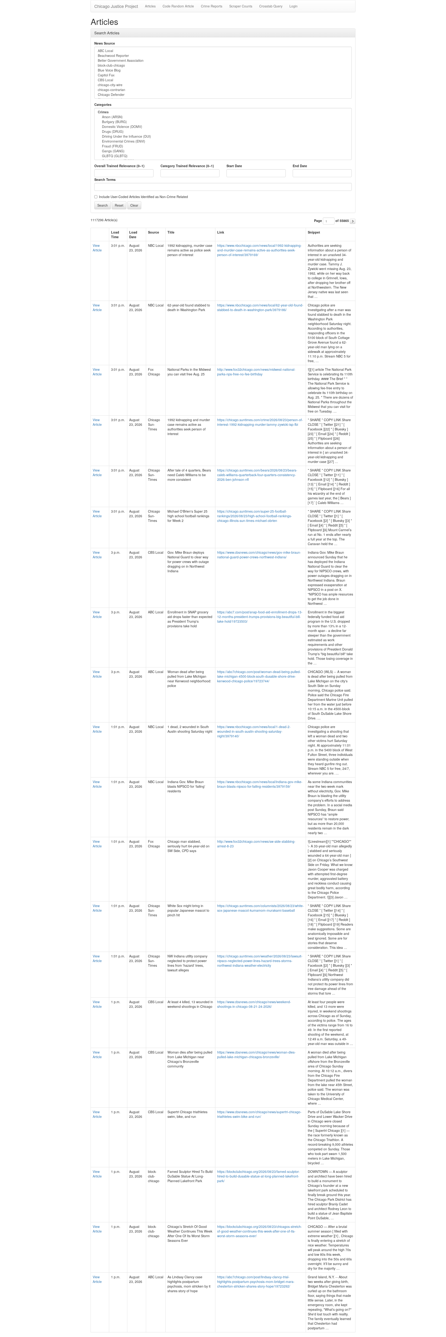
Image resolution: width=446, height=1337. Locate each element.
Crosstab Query (270, 6)
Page (318, 220)
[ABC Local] (223, 50)
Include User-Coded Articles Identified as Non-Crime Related (143, 196)
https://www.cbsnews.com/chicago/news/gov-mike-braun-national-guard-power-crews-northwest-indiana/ (259, 554)
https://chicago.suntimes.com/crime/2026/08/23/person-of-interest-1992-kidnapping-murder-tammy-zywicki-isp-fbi (260, 422)
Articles (150, 6)
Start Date (234, 165)
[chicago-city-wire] (223, 84)
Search (102, 205)
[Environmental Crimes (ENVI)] (223, 141)
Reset (119, 205)
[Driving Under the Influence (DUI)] (223, 136)
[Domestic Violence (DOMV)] (223, 126)
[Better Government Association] (223, 60)
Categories (103, 104)
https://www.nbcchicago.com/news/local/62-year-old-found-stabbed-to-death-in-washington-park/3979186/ (260, 307)
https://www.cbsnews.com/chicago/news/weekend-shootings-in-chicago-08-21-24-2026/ (254, 1004)
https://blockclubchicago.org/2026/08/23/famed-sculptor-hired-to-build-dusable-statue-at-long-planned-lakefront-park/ (258, 1176)
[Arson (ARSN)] (223, 116)
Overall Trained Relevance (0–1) (119, 165)
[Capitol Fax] (223, 75)
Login (293, 6)
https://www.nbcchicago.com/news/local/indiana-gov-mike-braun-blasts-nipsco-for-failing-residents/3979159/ (259, 784)
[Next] (352, 221)
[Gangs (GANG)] (223, 151)
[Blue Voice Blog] (223, 70)
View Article (97, 247)
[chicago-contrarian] (223, 89)
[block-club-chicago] (223, 65)
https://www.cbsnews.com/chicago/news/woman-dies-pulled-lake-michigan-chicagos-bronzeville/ (256, 1054)
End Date (300, 165)
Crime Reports (211, 6)
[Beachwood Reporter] (223, 55)
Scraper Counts (240, 6)
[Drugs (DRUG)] (223, 131)
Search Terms (105, 179)
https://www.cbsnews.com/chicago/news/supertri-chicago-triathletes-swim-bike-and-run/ (259, 1114)
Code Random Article (178, 6)
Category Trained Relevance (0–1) (187, 165)
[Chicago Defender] (223, 94)
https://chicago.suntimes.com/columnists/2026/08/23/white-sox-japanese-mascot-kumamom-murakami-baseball (260, 908)
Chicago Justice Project (116, 6)
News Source (104, 43)
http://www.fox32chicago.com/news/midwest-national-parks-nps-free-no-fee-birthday (256, 371)
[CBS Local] (223, 80)
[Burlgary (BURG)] (223, 121)
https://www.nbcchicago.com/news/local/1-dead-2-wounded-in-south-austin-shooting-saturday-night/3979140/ (254, 731)
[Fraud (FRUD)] (223, 146)
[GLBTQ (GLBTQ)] (223, 155)
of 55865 (342, 220)
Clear (134, 205)
